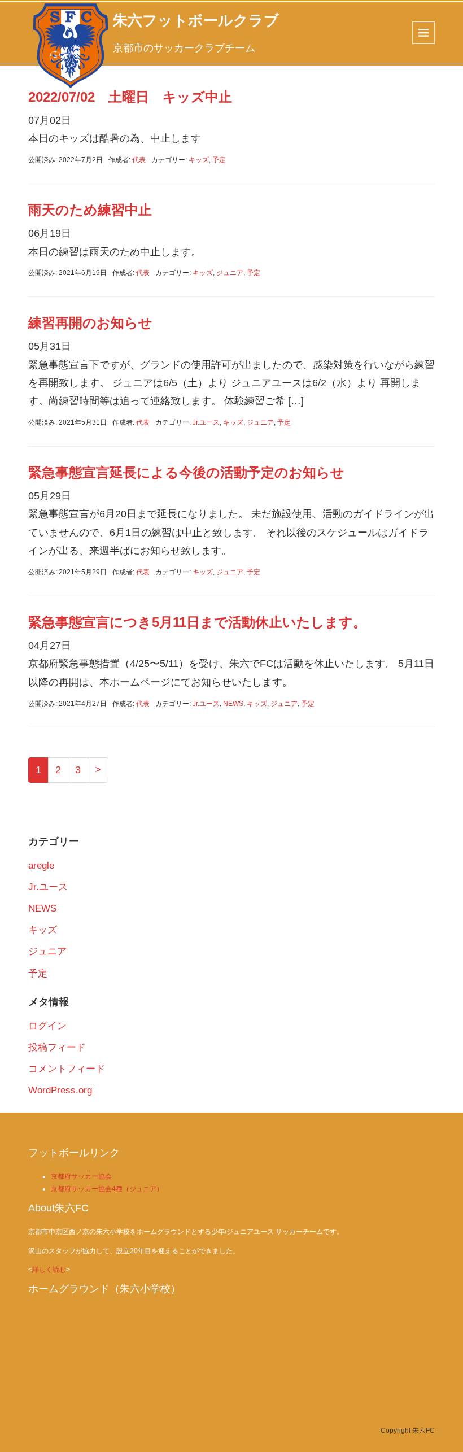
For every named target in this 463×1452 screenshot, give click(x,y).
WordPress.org (60, 1090)
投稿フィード (57, 1047)
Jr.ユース (206, 422)
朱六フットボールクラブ (196, 20)
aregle (41, 865)
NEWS (233, 704)
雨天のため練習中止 (90, 209)
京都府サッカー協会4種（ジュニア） (107, 1189)
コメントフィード (66, 1068)
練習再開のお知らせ (90, 322)
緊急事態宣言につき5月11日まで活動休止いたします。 (197, 622)
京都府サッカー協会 (81, 1176)
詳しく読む (49, 1270)
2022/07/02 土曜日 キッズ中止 (130, 96)
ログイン (47, 1026)
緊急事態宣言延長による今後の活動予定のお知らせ (186, 472)
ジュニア (229, 273)
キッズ (199, 160)
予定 (219, 160)
